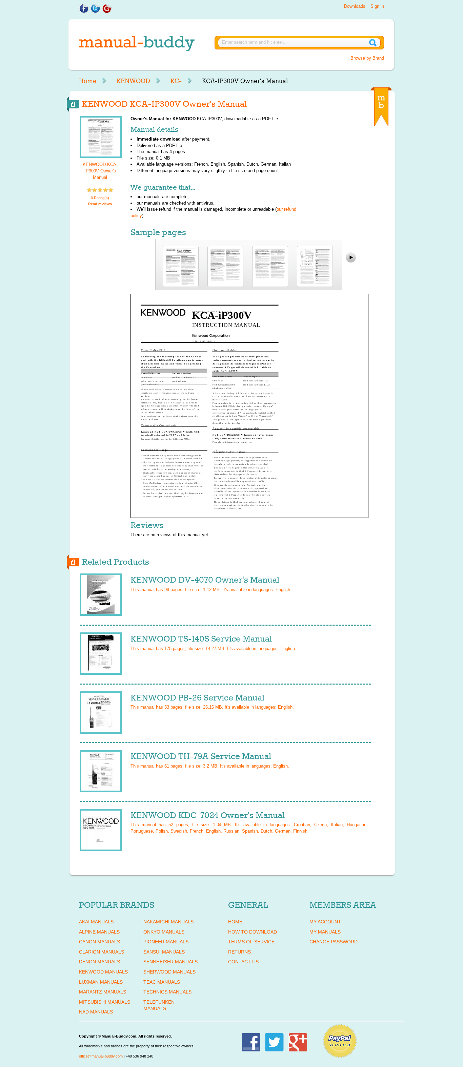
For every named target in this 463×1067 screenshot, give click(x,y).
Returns (239, 952)
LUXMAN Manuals (101, 982)
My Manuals (325, 932)
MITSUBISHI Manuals (104, 1002)
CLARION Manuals (101, 952)
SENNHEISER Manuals (170, 961)
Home (87, 81)
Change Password (333, 941)
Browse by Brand (367, 58)
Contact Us (243, 961)
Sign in (377, 6)
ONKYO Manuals (163, 932)
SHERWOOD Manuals (169, 972)
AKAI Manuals (96, 921)
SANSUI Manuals (164, 952)
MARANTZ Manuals (102, 992)
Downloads (354, 6)
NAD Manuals (96, 1011)
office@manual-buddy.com (101, 1056)
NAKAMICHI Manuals (168, 921)
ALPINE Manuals (99, 932)
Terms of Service (251, 941)
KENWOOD (133, 81)
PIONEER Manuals (165, 941)
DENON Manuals (99, 961)
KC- (176, 81)
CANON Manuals (99, 941)
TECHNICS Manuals (167, 992)
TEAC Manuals (161, 982)
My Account (325, 921)
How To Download (252, 932)
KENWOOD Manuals (103, 972)
